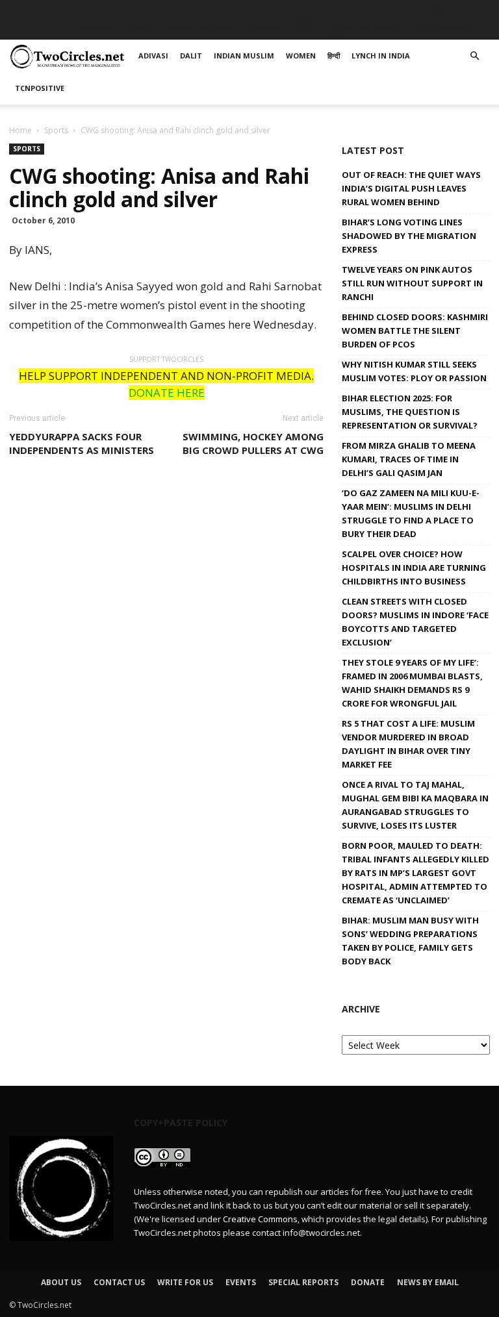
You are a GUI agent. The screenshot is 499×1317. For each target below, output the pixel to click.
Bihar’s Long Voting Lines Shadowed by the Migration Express (409, 235)
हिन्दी (304, 29)
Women (264, 29)
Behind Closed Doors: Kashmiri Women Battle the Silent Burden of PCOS (415, 330)
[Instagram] (437, 9)
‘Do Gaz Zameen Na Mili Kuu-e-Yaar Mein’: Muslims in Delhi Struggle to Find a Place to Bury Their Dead (411, 513)
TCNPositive (438, 29)
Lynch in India (361, 29)
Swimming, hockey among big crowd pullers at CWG (253, 443)
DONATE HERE (167, 392)
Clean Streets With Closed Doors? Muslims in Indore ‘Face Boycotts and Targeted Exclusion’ (415, 622)
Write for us (185, 1282)
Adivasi (97, 29)
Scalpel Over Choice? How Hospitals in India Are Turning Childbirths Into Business (414, 567)
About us (61, 1282)
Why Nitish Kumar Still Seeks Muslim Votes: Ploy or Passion (414, 371)
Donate (368, 1282)
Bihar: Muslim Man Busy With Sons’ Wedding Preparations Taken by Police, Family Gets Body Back (410, 940)
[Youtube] (480, 9)
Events (240, 1282)
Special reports (303, 1282)
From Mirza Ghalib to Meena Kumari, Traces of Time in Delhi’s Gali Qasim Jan (409, 459)
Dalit (139, 29)
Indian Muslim (199, 29)
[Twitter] (458, 9)
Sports (56, 130)
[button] (474, 56)
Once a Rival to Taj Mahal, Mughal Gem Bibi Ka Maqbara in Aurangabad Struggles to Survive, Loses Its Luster (415, 805)
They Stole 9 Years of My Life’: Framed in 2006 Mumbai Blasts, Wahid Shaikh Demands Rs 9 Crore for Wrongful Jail (412, 683)
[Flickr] (416, 9)
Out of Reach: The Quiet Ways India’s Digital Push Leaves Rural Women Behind (411, 188)
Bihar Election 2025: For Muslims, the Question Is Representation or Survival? (410, 411)
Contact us (119, 1282)
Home (20, 130)
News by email (428, 1282)
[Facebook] (394, 9)
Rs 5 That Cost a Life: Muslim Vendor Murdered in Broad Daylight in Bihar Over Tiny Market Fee (408, 744)
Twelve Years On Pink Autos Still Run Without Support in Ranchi (412, 283)
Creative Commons (260, 1219)
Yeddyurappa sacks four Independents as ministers (81, 443)
